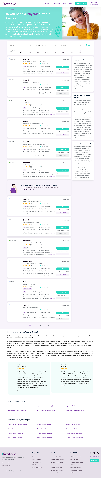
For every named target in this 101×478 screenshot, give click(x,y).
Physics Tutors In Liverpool (44, 437)
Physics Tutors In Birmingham (16, 428)
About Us (34, 456)
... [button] (44, 325)
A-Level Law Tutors (56, 464)
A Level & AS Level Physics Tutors (17, 406)
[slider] (21, 51)
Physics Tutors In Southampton (75, 437)
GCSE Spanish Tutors (76, 470)
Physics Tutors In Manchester (74, 428)
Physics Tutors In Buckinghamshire (17, 424)
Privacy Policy (6, 465)
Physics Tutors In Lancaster (44, 424)
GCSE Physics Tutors (75, 467)
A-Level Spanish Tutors (57, 470)
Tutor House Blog (36, 459)
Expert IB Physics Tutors (73, 406)
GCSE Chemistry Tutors (76, 462)
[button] (26, 325)
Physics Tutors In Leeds (43, 428)
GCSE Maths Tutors (75, 456)
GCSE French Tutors (75, 464)
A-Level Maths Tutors (56, 456)
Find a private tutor (37, 467)
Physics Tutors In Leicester (44, 433)
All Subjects (73, 473)
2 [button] (33, 325)
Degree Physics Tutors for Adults (17, 410)
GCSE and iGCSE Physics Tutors (46, 410)
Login (70, 3)
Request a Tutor (81, 3)
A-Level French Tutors (57, 462)
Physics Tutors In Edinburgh (15, 433)
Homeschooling (36, 462)
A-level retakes (36, 464)
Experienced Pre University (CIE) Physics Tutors (50, 406)
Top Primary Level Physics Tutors (75, 410)
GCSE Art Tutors (74, 459)
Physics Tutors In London (73, 424)
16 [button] (48, 325)
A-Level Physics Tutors (57, 467)
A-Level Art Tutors (56, 473)
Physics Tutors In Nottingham (74, 433)
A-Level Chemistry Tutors (57, 459)
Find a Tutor (94, 460)
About (64, 3)
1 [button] (29, 325)
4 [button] (40, 325)
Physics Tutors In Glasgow (15, 437)
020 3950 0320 (94, 3)
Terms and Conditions (8, 463)
